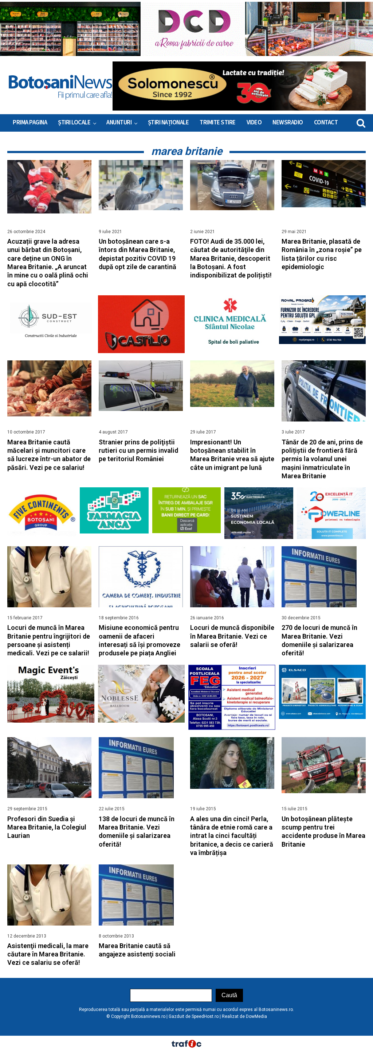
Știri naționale (168, 122)
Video (254, 122)
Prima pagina (30, 122)
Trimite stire (218, 122)
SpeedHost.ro (205, 1016)
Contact (326, 122)
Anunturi (118, 122)
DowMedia (256, 1016)
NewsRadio (287, 122)
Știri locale (74, 122)
